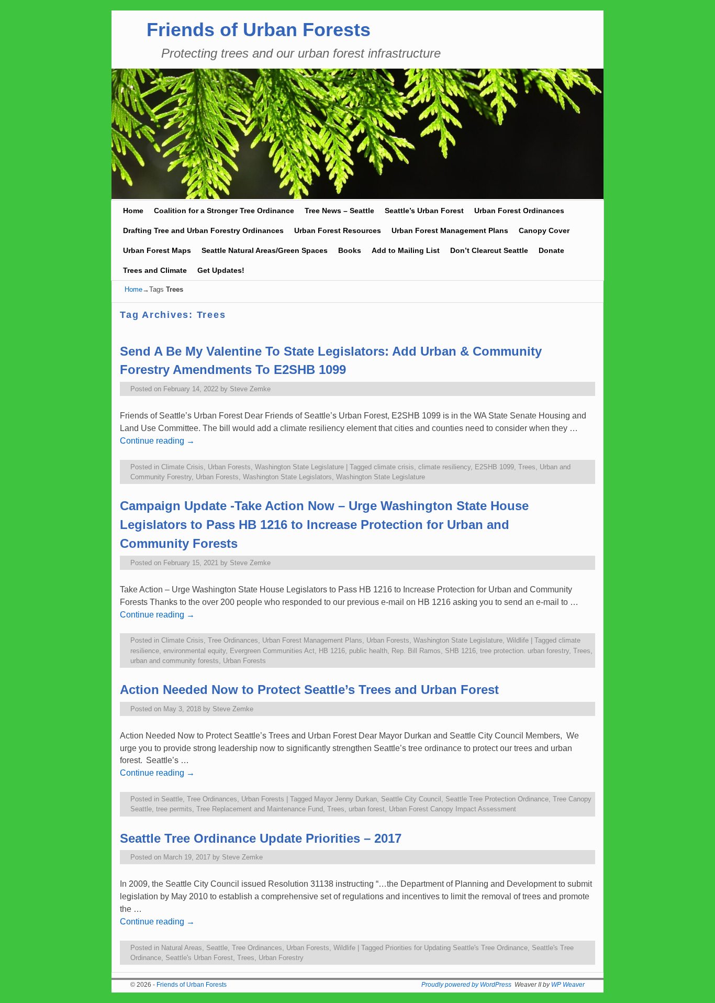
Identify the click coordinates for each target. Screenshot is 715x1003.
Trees (526, 467)
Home (133, 210)
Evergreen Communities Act (272, 651)
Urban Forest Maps (157, 250)
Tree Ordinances (233, 640)
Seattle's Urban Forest (199, 958)
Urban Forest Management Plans (450, 230)
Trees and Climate (155, 270)
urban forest (367, 809)
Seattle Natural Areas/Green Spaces (265, 250)
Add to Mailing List (406, 250)
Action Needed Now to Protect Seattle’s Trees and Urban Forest (309, 689)
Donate (551, 250)
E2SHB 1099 (494, 467)
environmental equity (194, 651)
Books (349, 250)
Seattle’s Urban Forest (424, 210)
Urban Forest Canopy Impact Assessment (452, 809)
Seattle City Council (411, 799)
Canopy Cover (544, 230)
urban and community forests (174, 661)
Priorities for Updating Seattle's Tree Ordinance (456, 948)
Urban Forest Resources (337, 230)
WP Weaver (568, 984)
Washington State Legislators (287, 477)
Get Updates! (220, 270)
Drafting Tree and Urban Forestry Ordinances (203, 230)
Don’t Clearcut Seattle (489, 250)
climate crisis (394, 467)
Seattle (172, 799)
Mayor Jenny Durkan (345, 799)
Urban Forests (229, 467)
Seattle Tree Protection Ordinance (497, 799)
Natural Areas (181, 948)
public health (368, 651)
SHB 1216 (460, 651)
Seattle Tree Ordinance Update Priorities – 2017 (260, 838)
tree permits (174, 809)
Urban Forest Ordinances (519, 210)
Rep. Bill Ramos (416, 651)
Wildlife (518, 640)
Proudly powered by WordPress (466, 984)
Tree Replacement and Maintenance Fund (259, 809)
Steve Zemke (250, 389)
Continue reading (157, 440)
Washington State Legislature (299, 467)
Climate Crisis (182, 467)
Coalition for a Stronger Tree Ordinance (224, 210)
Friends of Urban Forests (259, 29)
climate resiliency (444, 467)
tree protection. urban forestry (524, 651)
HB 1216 (332, 651)
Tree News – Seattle (339, 210)
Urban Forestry (281, 958)
